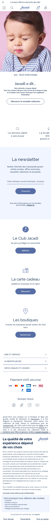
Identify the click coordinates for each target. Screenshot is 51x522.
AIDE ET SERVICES (12, 354)
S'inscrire (25, 191)
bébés (41, 425)
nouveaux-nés (8, 425)
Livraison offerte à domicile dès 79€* (25, 2)
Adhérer (25, 250)
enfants (41, 427)
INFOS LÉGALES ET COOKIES (17, 368)
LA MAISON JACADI (12, 361)
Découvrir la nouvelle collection (25, 101)
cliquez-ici (30, 205)
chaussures (35, 419)
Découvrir (25, 291)
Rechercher (25, 335)
